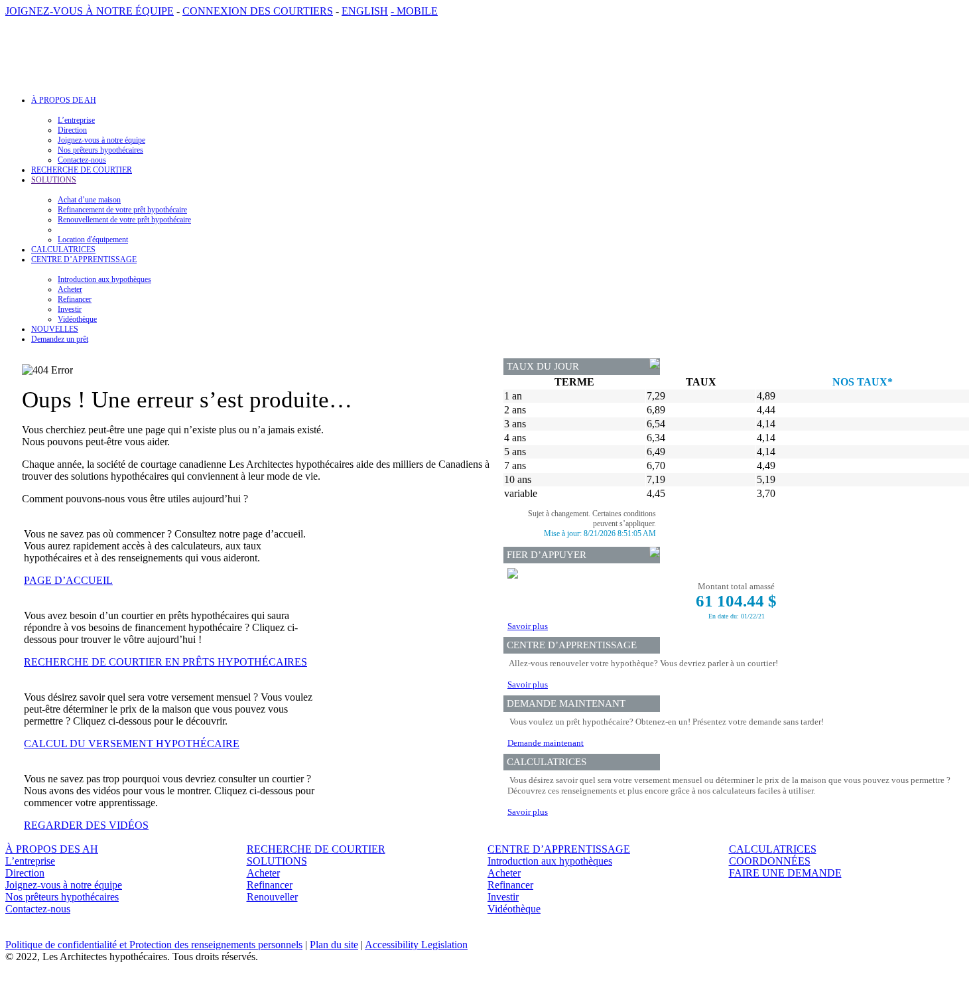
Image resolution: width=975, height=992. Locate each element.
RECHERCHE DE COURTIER (81, 170)
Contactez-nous (82, 160)
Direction (72, 130)
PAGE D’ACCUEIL (68, 580)
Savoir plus (527, 626)
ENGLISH (365, 11)
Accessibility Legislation (416, 944)
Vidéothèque (77, 319)
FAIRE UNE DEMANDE (785, 873)
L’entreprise (76, 120)
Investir (70, 309)
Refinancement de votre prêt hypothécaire (122, 209)
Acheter (70, 289)
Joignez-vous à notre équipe (101, 140)
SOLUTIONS (277, 861)
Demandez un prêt (59, 339)
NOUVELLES (54, 329)
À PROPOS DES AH (51, 849)
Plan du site (334, 944)
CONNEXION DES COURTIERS (257, 11)
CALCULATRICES (63, 249)
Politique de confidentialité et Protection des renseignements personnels (153, 944)
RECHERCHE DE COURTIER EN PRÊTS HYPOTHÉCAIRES (165, 662)
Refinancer (75, 299)
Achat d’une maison (89, 199)
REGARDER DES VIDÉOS (86, 825)
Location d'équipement (93, 239)
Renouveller (272, 896)
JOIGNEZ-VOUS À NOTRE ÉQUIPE (89, 11)
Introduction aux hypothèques (104, 279)
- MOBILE (414, 11)
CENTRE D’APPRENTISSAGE (558, 849)
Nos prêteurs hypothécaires (100, 150)
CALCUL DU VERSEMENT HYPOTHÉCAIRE (131, 743)
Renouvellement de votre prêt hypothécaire (124, 219)
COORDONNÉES (770, 861)
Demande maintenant (545, 743)
